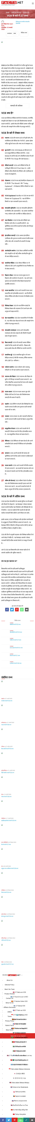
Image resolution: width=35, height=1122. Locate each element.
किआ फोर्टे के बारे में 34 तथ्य (7, 748)
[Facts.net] (12, 2)
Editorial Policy (9, 985)
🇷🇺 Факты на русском (19, 1101)
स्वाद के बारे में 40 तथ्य (6, 724)
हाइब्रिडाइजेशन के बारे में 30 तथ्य (8, 820)
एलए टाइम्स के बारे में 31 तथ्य (16, 647)
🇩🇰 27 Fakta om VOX (19, 992)
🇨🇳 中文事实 (19, 1119)
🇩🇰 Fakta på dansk (19, 1042)
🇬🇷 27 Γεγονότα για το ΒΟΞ (19, 997)
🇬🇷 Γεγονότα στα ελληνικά (19, 1064)
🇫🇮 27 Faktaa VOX (19, 1006)
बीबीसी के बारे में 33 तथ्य (15, 624)
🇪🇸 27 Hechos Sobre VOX (19, 1001)
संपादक (30, 586)
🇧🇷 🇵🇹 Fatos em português (19, 1037)
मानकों (3, 586)
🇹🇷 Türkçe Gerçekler (19, 1114)
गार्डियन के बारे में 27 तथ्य (15, 640)
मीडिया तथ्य (24, 33)
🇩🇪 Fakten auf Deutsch (19, 1019)
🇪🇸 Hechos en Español (19, 1028)
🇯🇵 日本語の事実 (19, 1073)
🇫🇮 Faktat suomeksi (19, 1055)
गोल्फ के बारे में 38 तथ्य (6, 796)
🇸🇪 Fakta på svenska (19, 1046)
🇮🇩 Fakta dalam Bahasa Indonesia (19, 1069)
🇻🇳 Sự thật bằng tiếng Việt (19, 1110)
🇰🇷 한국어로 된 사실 (19, 1078)
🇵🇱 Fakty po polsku (19, 1092)
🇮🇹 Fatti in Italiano (19, 1033)
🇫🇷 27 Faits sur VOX (19, 1010)
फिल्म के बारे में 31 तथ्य (15, 655)
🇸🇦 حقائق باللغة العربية (19, 1060)
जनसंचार (26, 12)
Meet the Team (10, 989)
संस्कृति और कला (16, 12)
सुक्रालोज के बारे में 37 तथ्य (7, 964)
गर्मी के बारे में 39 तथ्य (6, 940)
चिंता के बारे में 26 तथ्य (6, 892)
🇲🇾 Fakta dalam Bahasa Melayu (19, 1083)
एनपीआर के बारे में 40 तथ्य (15, 663)
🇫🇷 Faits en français (19, 1024)
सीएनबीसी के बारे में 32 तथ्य (16, 632)
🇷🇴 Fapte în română (19, 1096)
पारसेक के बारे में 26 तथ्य (6, 700)
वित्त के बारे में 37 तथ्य (6, 844)
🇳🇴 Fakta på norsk (19, 1051)
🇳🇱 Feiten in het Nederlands (19, 1087)
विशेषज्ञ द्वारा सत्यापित (20, 21)
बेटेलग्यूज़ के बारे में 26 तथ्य (7, 916)
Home (7, 12)
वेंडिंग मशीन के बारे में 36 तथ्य (7, 772)
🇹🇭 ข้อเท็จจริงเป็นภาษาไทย (19, 1105)
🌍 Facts (19, 1015)
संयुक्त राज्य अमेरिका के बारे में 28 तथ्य (9, 868)
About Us (9, 980)
